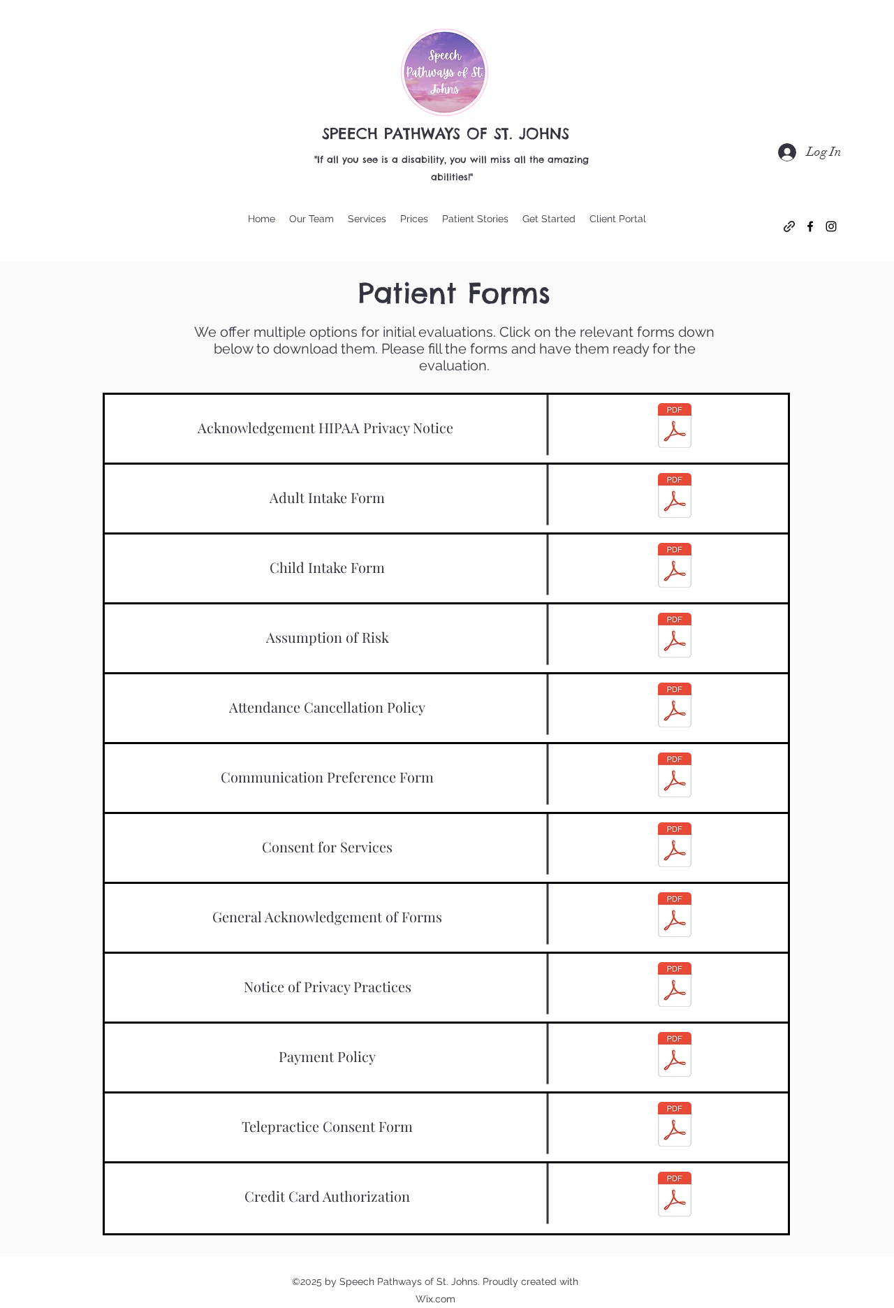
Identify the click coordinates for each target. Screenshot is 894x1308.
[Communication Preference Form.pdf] (674, 776)
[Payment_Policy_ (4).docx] (674, 1056)
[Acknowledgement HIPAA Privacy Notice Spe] (674, 427)
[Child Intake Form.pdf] (674, 567)
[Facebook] (810, 226)
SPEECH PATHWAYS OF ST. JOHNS (445, 133)
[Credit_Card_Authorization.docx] (674, 1196)
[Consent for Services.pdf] (674, 846)
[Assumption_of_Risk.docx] (674, 637)
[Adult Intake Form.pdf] (674, 497)
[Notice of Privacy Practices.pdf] (674, 986)
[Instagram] (831, 226)
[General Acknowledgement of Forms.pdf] (674, 916)
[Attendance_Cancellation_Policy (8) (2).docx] (674, 706)
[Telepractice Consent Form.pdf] (674, 1126)
